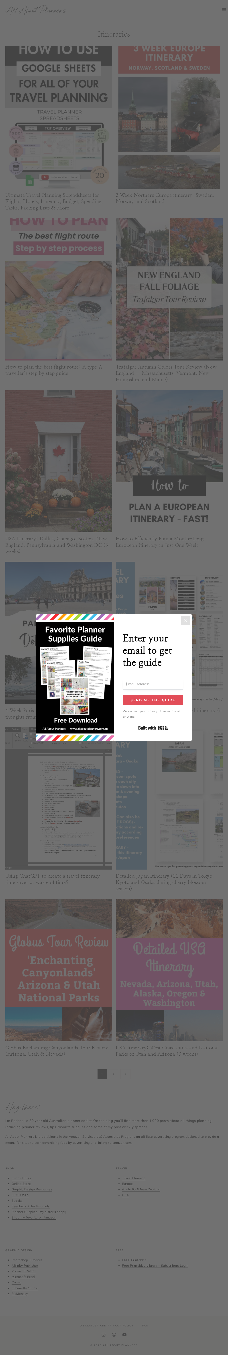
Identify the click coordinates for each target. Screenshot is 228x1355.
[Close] (185, 620)
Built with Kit (153, 728)
